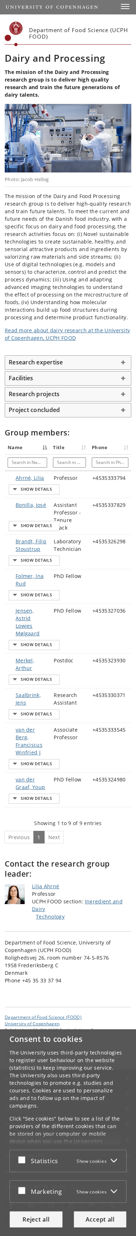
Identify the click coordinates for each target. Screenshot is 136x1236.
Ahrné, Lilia (30, 477)
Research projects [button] (34, 394)
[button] (125, 6)
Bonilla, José (31, 504)
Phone (100, 447)
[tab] (68, 362)
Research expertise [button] (36, 362)
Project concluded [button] (34, 410)
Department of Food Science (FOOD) (43, 1017)
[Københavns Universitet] (14, 34)
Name (15, 447)
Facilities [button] (21, 378)
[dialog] (68, 1132)
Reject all (35, 1219)
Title (59, 447)
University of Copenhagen (32, 1023)
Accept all (100, 1219)
